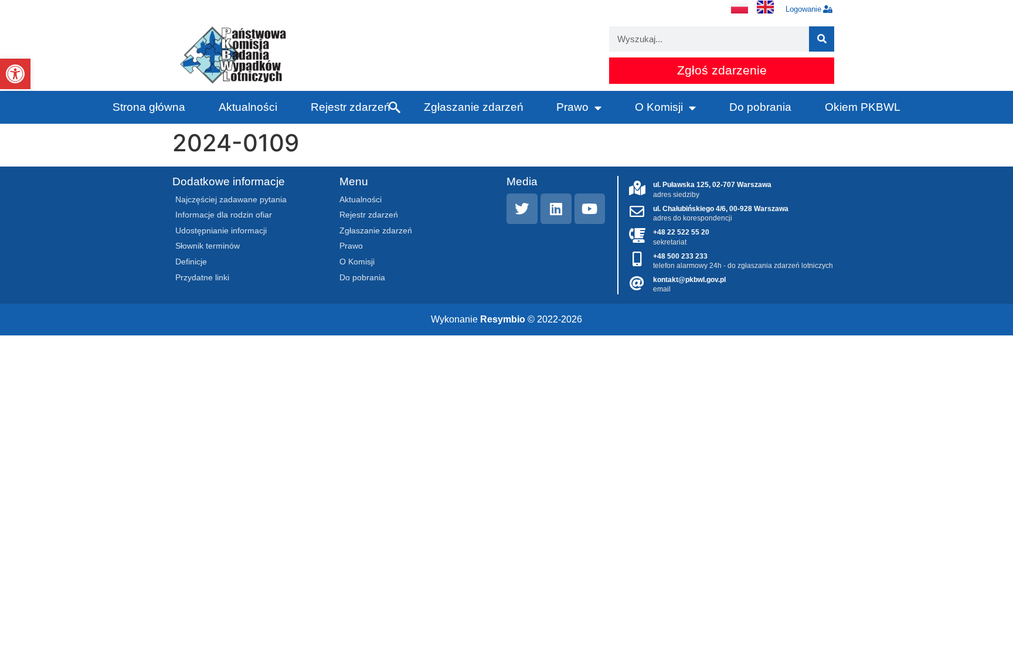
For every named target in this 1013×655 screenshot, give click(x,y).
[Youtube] (590, 209)
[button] (15, 74)
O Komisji (659, 107)
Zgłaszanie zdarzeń (474, 107)
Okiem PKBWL (862, 107)
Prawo (572, 107)
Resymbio (502, 319)
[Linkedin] (556, 209)
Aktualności (248, 107)
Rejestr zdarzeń (350, 107)
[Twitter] (522, 209)
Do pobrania (760, 107)
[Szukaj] (821, 39)
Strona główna (149, 107)
